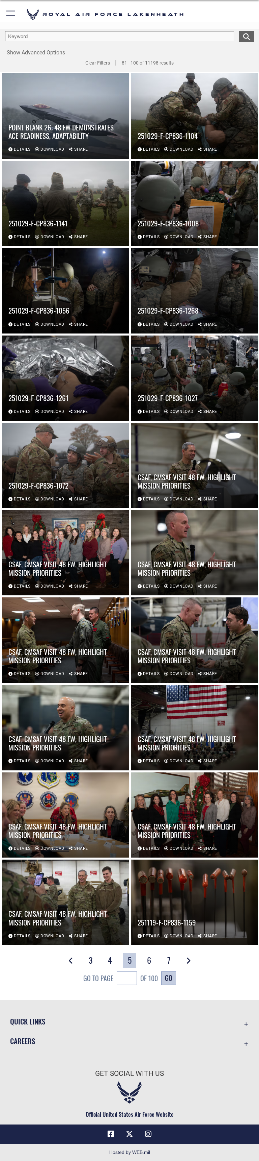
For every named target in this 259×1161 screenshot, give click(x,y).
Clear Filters (97, 63)
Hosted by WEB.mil (129, 1152)
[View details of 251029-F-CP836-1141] (65, 203)
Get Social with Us (129, 1073)
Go (168, 978)
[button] (11, 14)
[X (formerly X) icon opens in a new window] (129, 1134)
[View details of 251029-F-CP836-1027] (194, 378)
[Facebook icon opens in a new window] (111, 1134)
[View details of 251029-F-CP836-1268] (194, 291)
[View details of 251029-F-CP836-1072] (65, 465)
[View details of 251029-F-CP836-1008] (194, 203)
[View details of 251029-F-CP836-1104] (194, 116)
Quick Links (27, 1021)
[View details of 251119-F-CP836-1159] (194, 902)
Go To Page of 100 (120, 978)
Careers (22, 1041)
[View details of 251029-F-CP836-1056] (65, 291)
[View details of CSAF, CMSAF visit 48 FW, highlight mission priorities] (194, 465)
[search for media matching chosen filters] (246, 36)
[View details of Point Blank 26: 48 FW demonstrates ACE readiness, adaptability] (65, 116)
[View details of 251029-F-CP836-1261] (65, 378)
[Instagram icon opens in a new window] (148, 1134)
